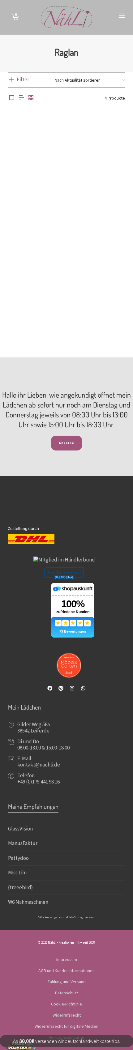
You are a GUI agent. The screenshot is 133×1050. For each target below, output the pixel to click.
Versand (90, 917)
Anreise (66, 443)
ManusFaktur (22, 843)
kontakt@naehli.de (38, 764)
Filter (23, 79)
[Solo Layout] (11, 98)
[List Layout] (21, 98)
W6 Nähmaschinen (28, 901)
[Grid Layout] (31, 98)
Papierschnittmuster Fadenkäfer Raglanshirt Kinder (34, 196)
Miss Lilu (17, 872)
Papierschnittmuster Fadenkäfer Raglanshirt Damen (98, 196)
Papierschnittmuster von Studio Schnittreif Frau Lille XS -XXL (35, 316)
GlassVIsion (20, 828)
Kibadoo (98, 324)
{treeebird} (20, 887)
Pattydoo (18, 858)
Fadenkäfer (35, 204)
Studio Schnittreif (35, 324)
